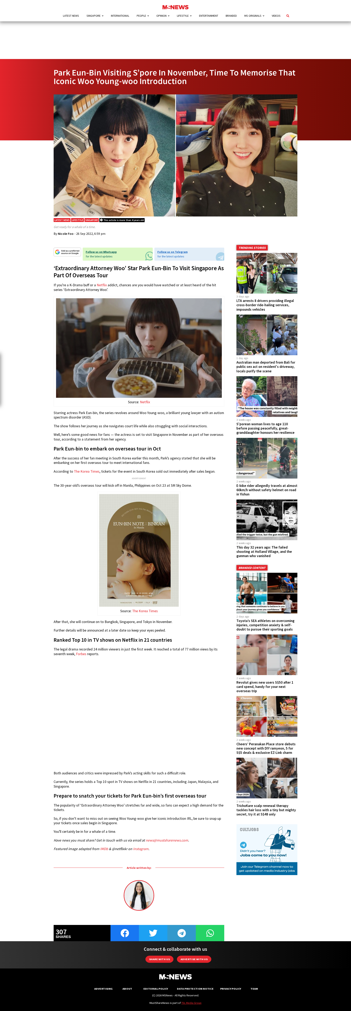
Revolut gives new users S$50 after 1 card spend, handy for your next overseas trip (264, 686)
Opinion (161, 15)
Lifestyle (183, 15)
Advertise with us (194, 959)
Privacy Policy (230, 988)
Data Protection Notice (195, 988)
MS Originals (252, 15)
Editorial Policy (155, 988)
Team (254, 988)
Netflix (102, 285)
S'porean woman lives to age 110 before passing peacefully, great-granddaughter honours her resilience (265, 428)
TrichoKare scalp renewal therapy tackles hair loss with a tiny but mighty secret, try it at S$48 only (266, 809)
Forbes (81, 654)
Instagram (140, 849)
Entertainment (208, 15)
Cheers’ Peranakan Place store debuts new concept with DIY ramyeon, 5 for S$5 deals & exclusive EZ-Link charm (266, 748)
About (127, 988)
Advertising (103, 988)
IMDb (104, 849)
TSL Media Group (191, 1003)
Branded (231, 15)
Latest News (71, 15)
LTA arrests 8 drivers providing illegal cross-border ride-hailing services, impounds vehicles (265, 304)
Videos (276, 15)
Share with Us (159, 959)
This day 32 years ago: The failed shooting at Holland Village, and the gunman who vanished (264, 551)
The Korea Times (87, 471)
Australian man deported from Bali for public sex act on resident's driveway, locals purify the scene (265, 366)
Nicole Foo (66, 234)
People (141, 15)
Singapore (94, 15)
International (120, 15)
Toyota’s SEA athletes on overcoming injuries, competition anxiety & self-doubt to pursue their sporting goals (265, 625)
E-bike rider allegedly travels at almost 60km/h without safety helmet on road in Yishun (266, 489)
